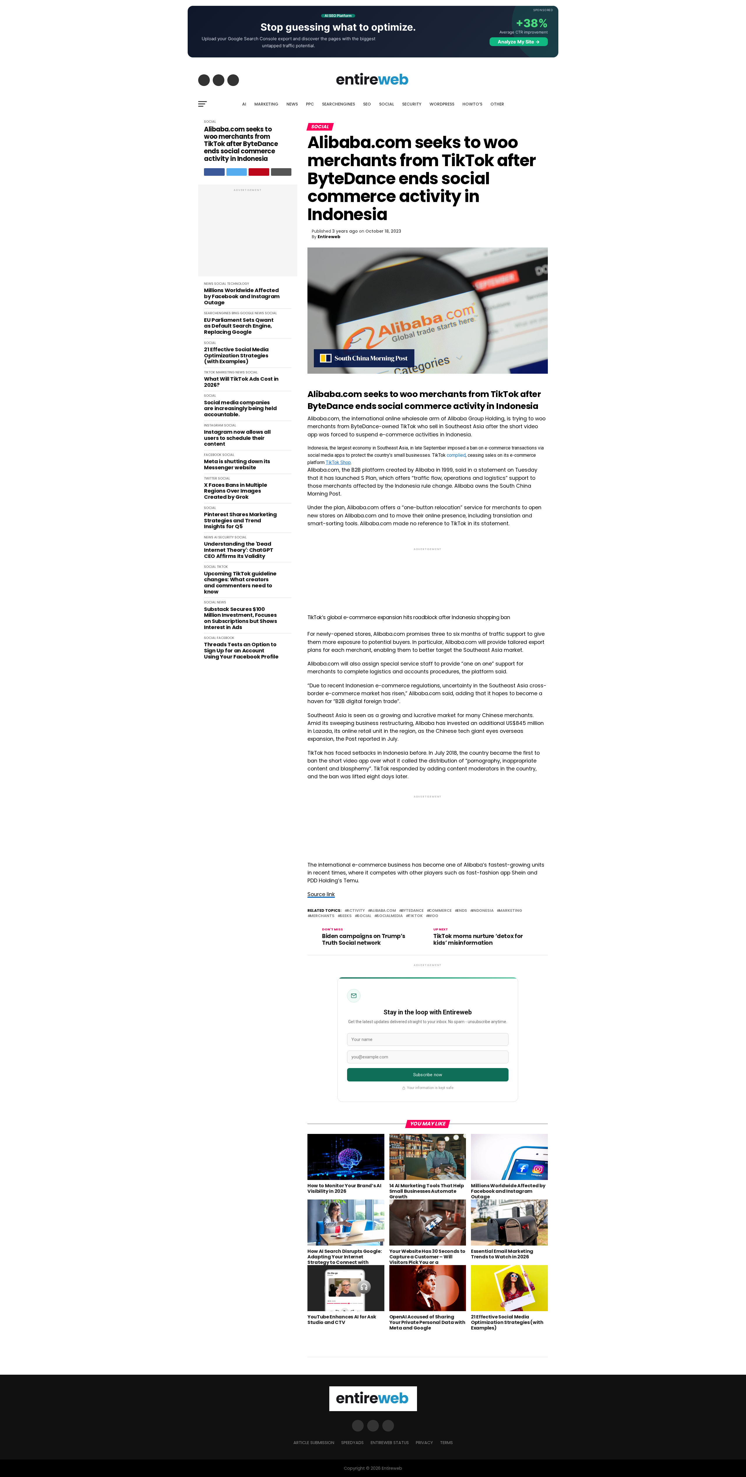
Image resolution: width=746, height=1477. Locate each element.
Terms (446, 1443)
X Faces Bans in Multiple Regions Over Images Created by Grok (235, 491)
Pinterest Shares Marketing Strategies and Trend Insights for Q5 (240, 521)
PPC (310, 104)
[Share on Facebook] (214, 172)
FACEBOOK (212, 454)
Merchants (322, 916)
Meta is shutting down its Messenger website (237, 464)
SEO (367, 104)
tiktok (415, 916)
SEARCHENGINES (338, 104)
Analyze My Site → (519, 42)
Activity (356, 911)
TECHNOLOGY (238, 283)
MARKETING (266, 104)
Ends (462, 911)
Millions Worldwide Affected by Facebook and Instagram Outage (242, 296)
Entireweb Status (390, 1443)
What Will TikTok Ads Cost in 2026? (241, 382)
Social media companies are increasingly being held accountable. (240, 409)
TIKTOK (209, 372)
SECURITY (411, 104)
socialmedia (389, 916)
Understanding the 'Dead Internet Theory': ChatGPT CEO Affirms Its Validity (238, 550)
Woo (433, 916)
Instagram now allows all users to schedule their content (237, 438)
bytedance (412, 911)
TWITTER (210, 478)
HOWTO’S (472, 104)
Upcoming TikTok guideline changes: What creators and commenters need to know (240, 583)
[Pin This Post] (259, 172)
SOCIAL (386, 104)
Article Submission (313, 1443)
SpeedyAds (352, 1443)
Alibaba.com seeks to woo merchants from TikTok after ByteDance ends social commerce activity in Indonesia (241, 144)
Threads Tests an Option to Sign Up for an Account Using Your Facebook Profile (241, 651)
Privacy (424, 1443)
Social (364, 916)
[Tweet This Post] (236, 172)
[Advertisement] (247, 233)
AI (244, 104)
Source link (321, 894)
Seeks (346, 916)
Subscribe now (427, 1074)
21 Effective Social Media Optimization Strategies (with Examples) (236, 356)
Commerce (440, 911)
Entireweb (329, 237)
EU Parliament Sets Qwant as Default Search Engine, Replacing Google (238, 326)
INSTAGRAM (213, 425)
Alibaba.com (383, 911)
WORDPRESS (442, 104)
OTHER (497, 104)
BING (235, 313)
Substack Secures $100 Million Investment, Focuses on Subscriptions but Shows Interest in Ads (240, 618)
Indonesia (483, 911)
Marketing (510, 911)
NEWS (292, 104)
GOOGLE (247, 313)
